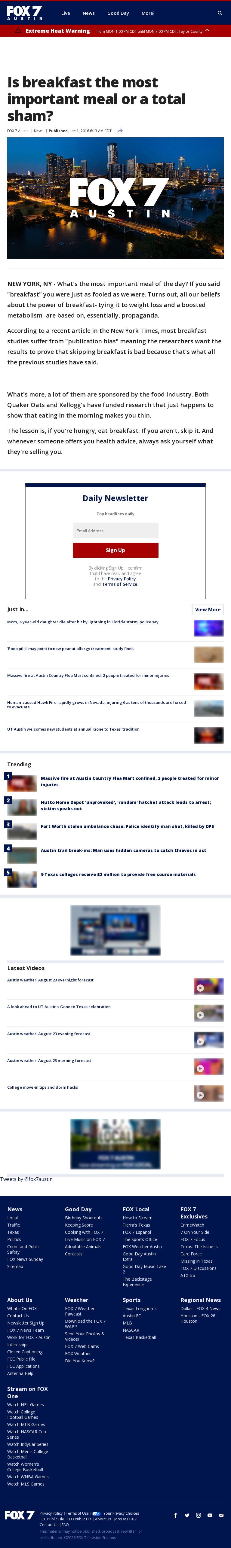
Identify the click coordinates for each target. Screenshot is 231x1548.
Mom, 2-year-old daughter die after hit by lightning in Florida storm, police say (83, 622)
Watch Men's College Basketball (27, 1454)
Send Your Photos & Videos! (85, 1336)
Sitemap (15, 1266)
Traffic (13, 1225)
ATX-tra (187, 1275)
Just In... (18, 609)
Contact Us (18, 1315)
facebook (175, 1515)
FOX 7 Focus (192, 1239)
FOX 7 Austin (18, 130)
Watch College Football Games (22, 1414)
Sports (131, 1299)
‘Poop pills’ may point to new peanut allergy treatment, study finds (70, 648)
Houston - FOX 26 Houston (197, 1318)
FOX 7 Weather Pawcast (79, 1311)
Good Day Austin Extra (139, 1256)
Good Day (78, 1209)
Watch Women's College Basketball (25, 1466)
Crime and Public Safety (23, 1249)
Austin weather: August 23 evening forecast (48, 1033)
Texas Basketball (139, 1337)
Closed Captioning (24, 1352)
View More (208, 609)
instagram (198, 1515)
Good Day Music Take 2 (144, 1269)
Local (12, 1218)
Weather (76, 1299)
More (147, 13)
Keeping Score (79, 1225)
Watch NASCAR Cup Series (26, 1434)
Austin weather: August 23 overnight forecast (50, 980)
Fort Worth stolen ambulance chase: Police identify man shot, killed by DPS (127, 826)
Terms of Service (119, 584)
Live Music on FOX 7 (85, 1239)
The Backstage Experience (137, 1281)
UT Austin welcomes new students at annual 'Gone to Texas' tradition (73, 729)
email (221, 1515)
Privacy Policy (122, 579)
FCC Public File (21, 1359)
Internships (18, 1344)
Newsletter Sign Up (26, 1323)
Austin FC (132, 1315)
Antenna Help (20, 1373)
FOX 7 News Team (25, 1330)
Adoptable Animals (83, 1246)
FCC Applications (23, 1366)
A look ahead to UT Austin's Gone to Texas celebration (59, 1006)
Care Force (191, 1254)
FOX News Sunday (25, 1259)
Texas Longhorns (140, 1308)
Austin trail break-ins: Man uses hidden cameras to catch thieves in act (123, 850)
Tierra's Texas (136, 1225)
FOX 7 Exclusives (194, 1213)
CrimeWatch (192, 1225)
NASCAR (131, 1330)
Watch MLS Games (26, 1484)
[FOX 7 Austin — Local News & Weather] (27, 13)
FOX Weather (78, 1353)
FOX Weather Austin (142, 1246)
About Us (19, 1299)
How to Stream (137, 1218)
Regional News (200, 1299)
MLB (127, 1323)
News (38, 130)
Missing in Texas (196, 1261)
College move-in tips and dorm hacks (42, 1087)
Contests (73, 1254)
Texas (13, 1232)
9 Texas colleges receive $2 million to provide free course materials (118, 874)
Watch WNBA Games (28, 1477)
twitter (187, 1515)
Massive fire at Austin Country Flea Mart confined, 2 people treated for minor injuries (88, 675)
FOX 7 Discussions (198, 1268)
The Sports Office (140, 1239)
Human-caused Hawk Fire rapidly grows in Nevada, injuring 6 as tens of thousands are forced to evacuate (96, 705)
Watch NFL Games (25, 1404)
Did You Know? (79, 1361)
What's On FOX (22, 1308)
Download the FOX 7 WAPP (85, 1323)
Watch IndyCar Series (27, 1444)
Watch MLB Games (26, 1424)
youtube (210, 1515)
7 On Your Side (194, 1232)
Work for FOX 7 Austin (29, 1337)
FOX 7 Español (137, 1232)
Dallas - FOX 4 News (200, 1308)
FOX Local (136, 1209)
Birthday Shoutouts (84, 1218)
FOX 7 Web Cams (82, 1346)
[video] (209, 986)
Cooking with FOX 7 (84, 1232)
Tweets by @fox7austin (26, 1179)
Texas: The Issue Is (199, 1246)
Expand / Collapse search (220, 13)
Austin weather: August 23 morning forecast (49, 1060)
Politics (14, 1239)
